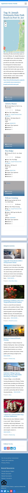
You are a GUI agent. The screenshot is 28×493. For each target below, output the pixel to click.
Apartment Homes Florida (9, 3)
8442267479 (9, 99)
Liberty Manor (11, 104)
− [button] (5, 26)
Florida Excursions (13, 320)
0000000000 (9, 193)
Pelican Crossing (11, 198)
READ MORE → (11, 278)
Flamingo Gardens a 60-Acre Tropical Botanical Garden (13, 301)
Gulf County (9, 97)
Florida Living (12, 358)
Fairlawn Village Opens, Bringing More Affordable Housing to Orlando (13, 374)
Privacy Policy (6, 462)
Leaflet (7, 52)
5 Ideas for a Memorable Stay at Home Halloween (13, 415)
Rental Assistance (7, 476)
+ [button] (5, 23)
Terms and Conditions (8, 460)
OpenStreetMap (16, 52)
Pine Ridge (9, 151)
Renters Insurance (7, 478)
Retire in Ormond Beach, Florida (12, 339)
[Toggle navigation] (25, 3)
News (10, 394)
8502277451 (9, 146)
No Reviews (18, 110)
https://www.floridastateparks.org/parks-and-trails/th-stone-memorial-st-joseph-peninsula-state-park (14, 82)
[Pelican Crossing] (4, 48)
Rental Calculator (6, 473)
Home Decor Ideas (13, 281)
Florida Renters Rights (8, 471)
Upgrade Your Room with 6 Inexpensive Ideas (13, 261)
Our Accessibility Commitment (10, 458)
